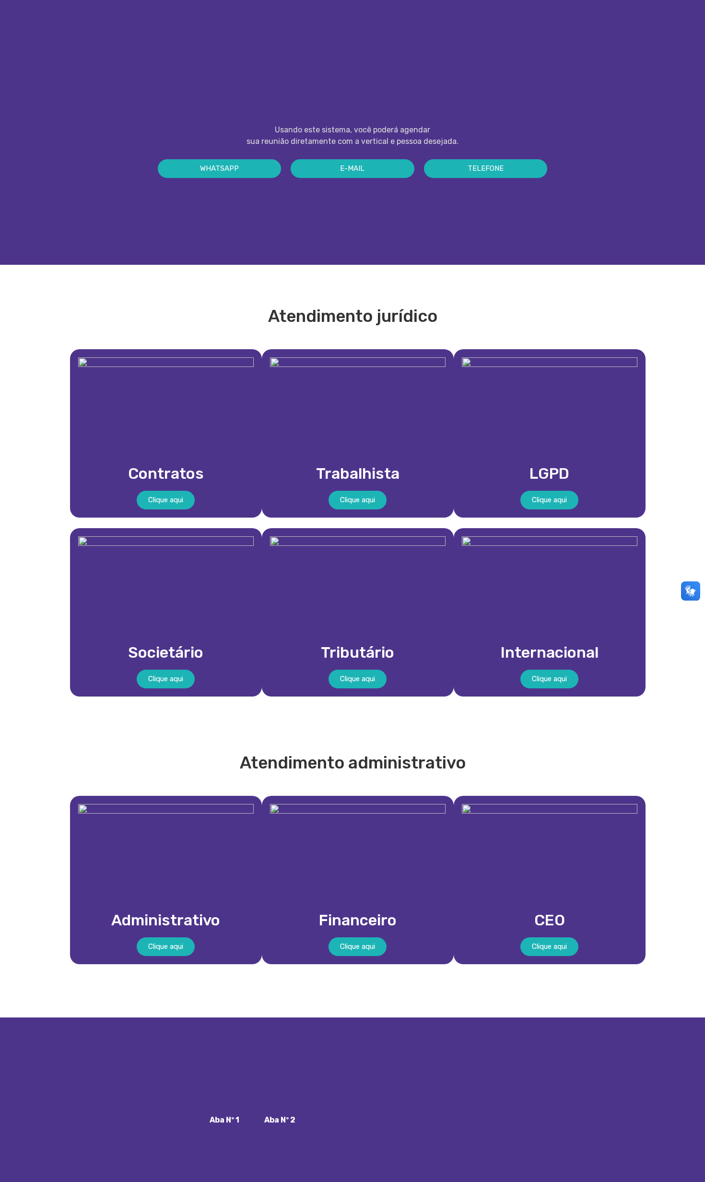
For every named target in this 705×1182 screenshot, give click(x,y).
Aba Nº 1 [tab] (224, 1119)
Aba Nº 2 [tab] (279, 1119)
